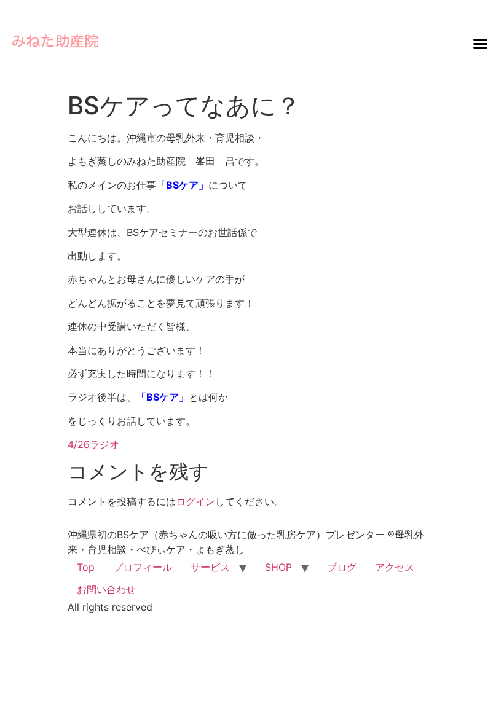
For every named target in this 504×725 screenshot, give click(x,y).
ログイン (195, 501)
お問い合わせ (106, 589)
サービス (210, 567)
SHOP (278, 567)
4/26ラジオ (93, 444)
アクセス (394, 567)
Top (86, 567)
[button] (480, 43)
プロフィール (142, 567)
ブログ (341, 567)
